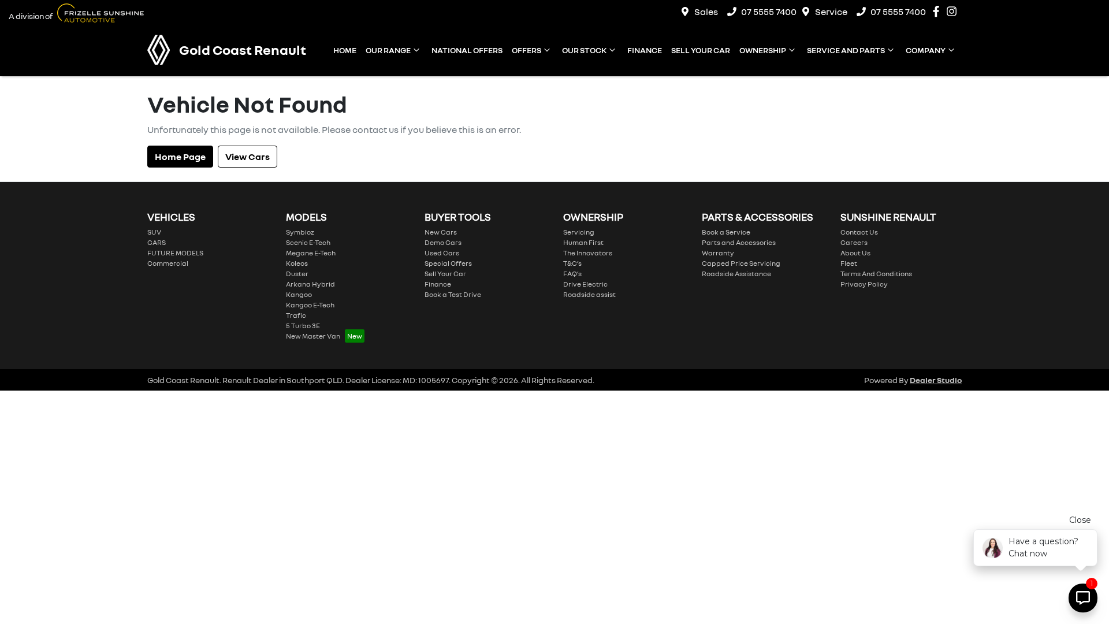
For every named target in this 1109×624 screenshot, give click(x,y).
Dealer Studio (936, 380)
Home (344, 50)
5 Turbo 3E (303, 325)
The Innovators (587, 252)
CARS (156, 242)
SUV (154, 232)
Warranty (718, 252)
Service (831, 11)
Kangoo (299, 294)
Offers (526, 50)
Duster (297, 273)
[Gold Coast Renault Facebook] (938, 11)
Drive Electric (585, 284)
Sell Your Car (700, 50)
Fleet (848, 263)
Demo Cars (443, 242)
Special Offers (448, 263)
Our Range (388, 50)
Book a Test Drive (453, 294)
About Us (855, 252)
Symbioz (300, 232)
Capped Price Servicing (741, 263)
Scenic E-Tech (308, 242)
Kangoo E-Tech (310, 304)
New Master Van (313, 336)
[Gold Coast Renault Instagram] (954, 11)
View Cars (247, 156)
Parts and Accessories (739, 242)
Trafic (296, 315)
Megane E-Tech (311, 252)
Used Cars (442, 252)
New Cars (441, 232)
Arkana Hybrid (310, 284)
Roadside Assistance (736, 273)
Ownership (762, 50)
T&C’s (572, 263)
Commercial (167, 263)
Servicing (578, 232)
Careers (854, 242)
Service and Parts (846, 50)
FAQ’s (572, 273)
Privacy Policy (864, 284)
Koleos (297, 263)
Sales (706, 11)
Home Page (180, 156)
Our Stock (584, 50)
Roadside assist (589, 294)
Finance (644, 50)
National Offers (467, 50)
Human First (583, 242)
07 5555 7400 (769, 11)
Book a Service (726, 232)
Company (926, 50)
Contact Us (859, 232)
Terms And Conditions (876, 273)
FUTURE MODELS (175, 252)
